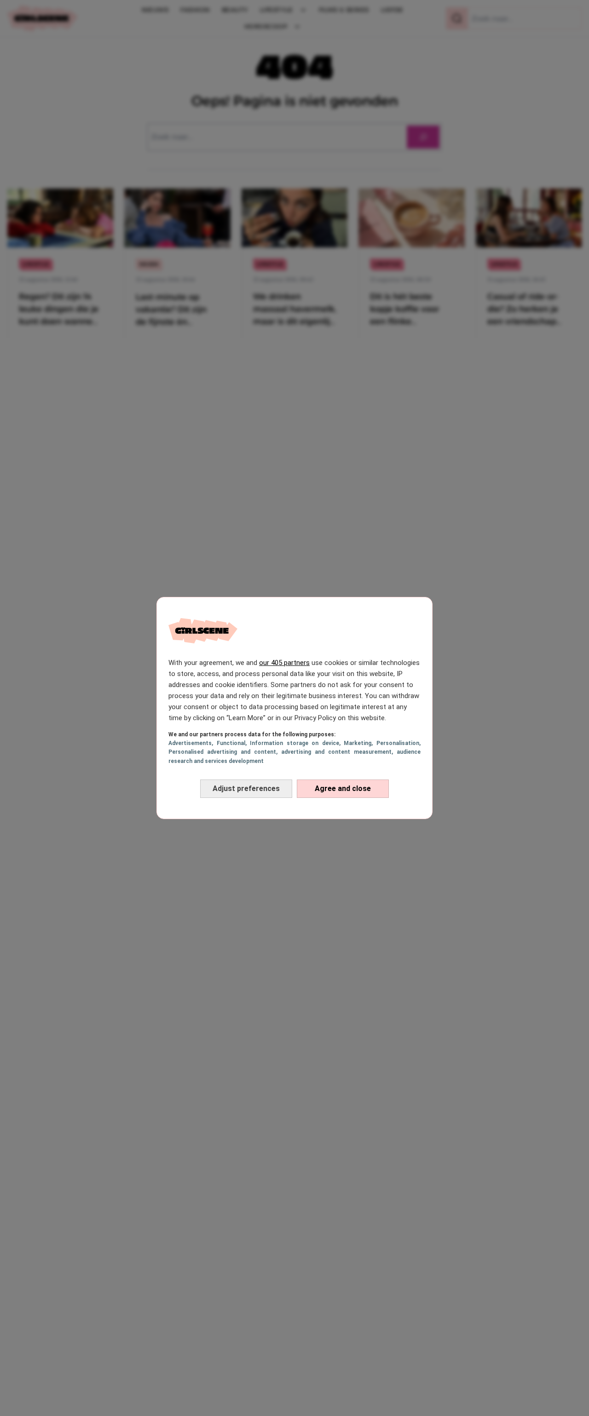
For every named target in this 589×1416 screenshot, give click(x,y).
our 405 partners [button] (284, 663)
